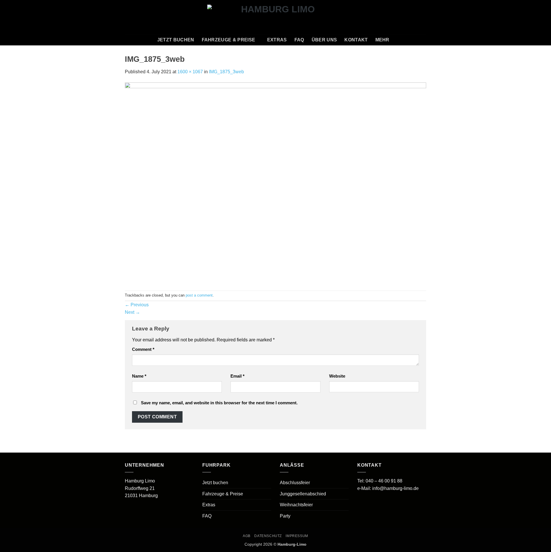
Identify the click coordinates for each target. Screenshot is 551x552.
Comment (143, 349)
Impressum (297, 536)
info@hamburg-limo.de (395, 488)
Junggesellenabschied (303, 493)
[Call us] (422, 17)
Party (285, 515)
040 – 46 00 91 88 (384, 480)
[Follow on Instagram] (407, 17)
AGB (247, 536)
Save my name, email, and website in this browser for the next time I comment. (219, 402)
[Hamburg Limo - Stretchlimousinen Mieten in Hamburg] (275, 17)
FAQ (299, 39)
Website (337, 376)
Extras (277, 39)
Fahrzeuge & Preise (228, 39)
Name (139, 376)
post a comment (199, 295)
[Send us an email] (415, 17)
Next (132, 312)
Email (237, 376)
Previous (137, 304)
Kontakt (356, 39)
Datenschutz (268, 536)
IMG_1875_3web (226, 71)
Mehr (382, 39)
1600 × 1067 (190, 71)
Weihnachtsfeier (296, 504)
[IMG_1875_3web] (275, 182)
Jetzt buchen (175, 39)
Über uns (324, 39)
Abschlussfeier (295, 482)
